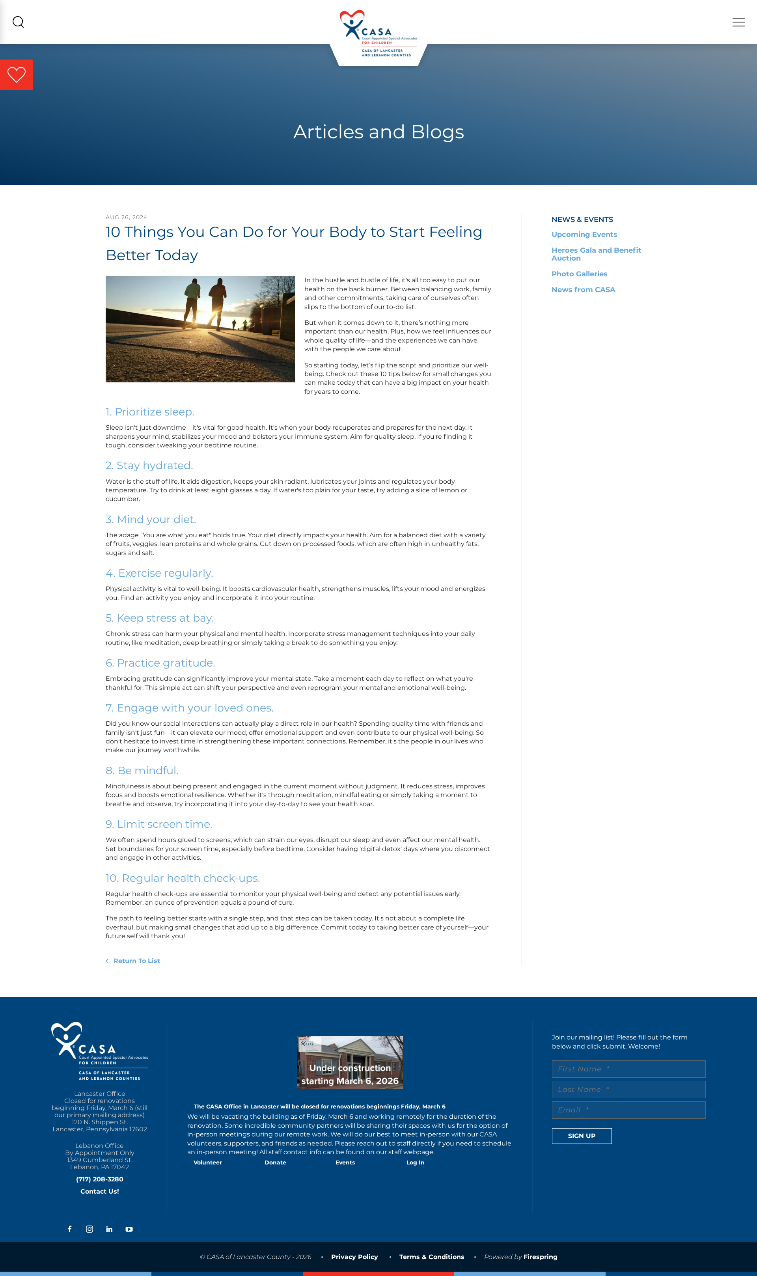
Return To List (136, 961)
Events (345, 1162)
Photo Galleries (580, 274)
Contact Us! (99, 1191)
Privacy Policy (354, 1257)
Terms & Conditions (431, 1257)
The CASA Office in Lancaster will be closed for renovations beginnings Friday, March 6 (320, 1106)
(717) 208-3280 (99, 1179)
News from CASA (583, 289)
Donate (275, 1162)
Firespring (540, 1257)
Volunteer (208, 1162)
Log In (415, 1162)
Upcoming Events (584, 234)
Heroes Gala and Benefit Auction (596, 254)
